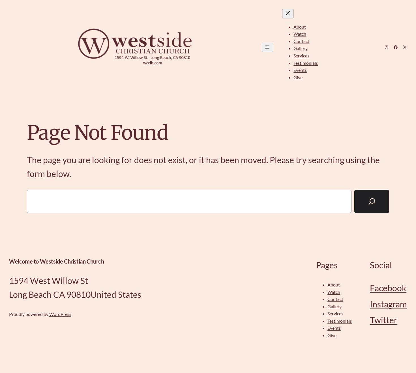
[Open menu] (267, 47)
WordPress (60, 314)
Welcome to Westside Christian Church (56, 261)
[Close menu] (287, 13)
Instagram (388, 304)
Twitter (383, 320)
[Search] (371, 201)
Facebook (388, 288)
